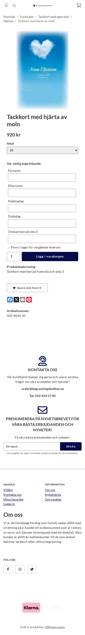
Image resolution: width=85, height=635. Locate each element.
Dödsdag (14, 216)
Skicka (70, 446)
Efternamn (15, 186)
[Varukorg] (79, 5)
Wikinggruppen (55, 627)
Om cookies (53, 499)
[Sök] (14, 6)
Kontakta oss (12, 495)
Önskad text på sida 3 (23, 232)
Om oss (50, 490)
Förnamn (14, 170)
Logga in (9, 504)
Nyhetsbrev (53, 495)
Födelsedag (16, 201)
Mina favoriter (13, 499)
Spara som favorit (29, 287)
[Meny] (6, 5)
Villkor (8, 490)
